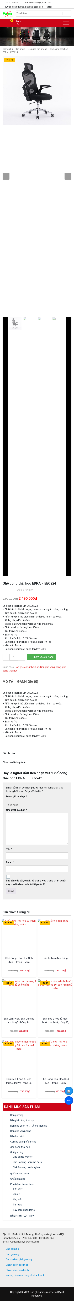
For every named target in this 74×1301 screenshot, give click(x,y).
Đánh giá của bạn (16, 796)
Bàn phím (18, 1188)
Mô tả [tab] (8, 682)
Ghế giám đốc (17, 1179)
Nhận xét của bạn (16, 810)
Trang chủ (8, 49)
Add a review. (25, 589)
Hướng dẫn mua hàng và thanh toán (25, 1275)
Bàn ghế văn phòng (37, 49)
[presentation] (6, 176)
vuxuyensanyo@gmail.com (37, 2)
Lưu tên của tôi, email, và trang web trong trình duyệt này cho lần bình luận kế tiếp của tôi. (36, 882)
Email (10, 862)
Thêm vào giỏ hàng (43, 657)
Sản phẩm (20, 49)
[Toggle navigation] (66, 23)
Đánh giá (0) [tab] (27, 682)
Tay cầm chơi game (24, 1210)
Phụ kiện (17, 1199)
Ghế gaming (16, 1152)
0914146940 (11, 2)
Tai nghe (17, 1204)
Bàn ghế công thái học (27, 667)
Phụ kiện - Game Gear (22, 1184)
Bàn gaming (16, 1115)
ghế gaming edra (19, 1173)
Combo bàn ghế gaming (23, 1141)
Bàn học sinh (17, 1136)
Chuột (16, 1194)
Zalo (69, 1101)
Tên (9, 849)
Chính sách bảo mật (17, 1264)
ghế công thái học (20, 1147)
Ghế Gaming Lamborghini (26, 1167)
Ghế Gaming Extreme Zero (27, 1162)
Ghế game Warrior (23, 1156)
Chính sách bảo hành (17, 1270)
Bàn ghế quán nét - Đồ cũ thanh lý (28, 1125)
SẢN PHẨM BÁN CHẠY (22, 1216)
